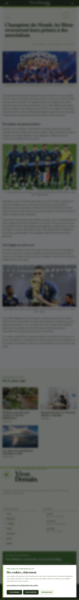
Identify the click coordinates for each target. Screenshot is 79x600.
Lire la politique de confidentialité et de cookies (22, 585)
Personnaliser (46, 592)
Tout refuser (14, 592)
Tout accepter (31, 592)
